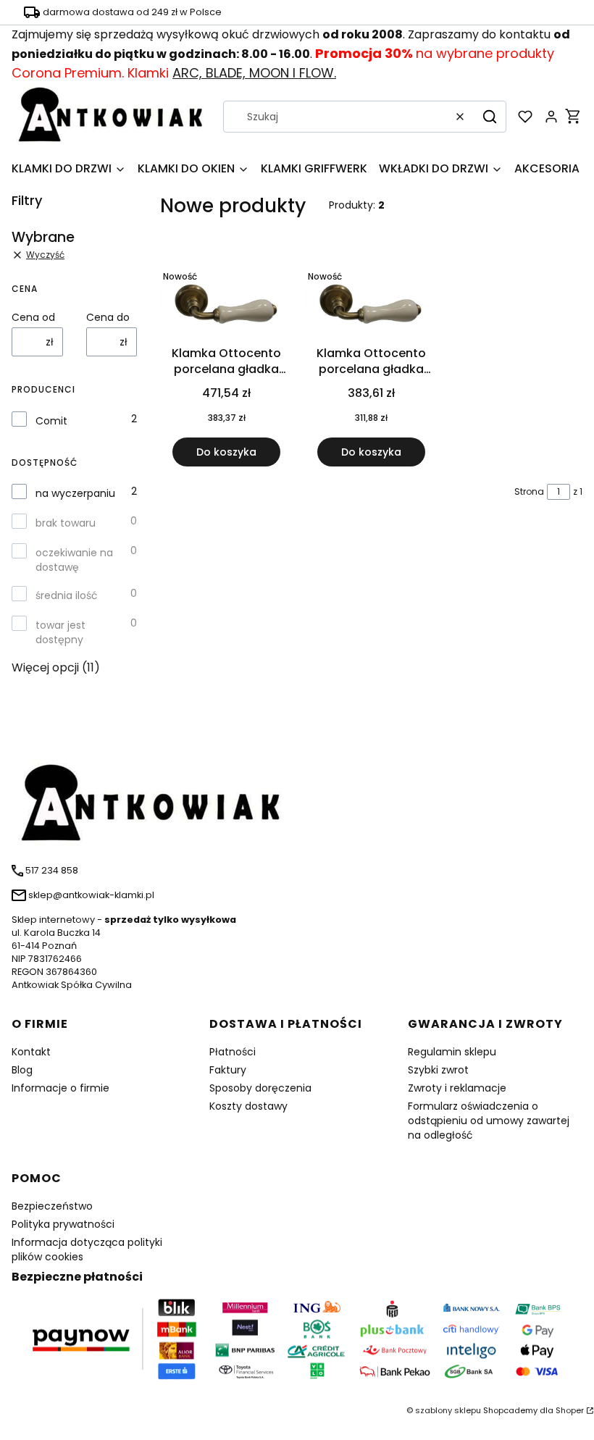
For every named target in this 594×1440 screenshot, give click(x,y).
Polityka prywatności (63, 1224)
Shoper (570, 1410)
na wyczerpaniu (75, 493)
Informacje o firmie (60, 1088)
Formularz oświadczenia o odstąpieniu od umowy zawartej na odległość (488, 1120)
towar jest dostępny (60, 632)
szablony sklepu (448, 1410)
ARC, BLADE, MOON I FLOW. (254, 73)
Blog (22, 1070)
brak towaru (65, 523)
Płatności (232, 1052)
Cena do (108, 317)
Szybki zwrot (438, 1070)
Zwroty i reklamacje (457, 1088)
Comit (51, 421)
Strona (529, 491)
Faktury (227, 1070)
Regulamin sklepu (452, 1052)
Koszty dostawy (248, 1106)
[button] (490, 116)
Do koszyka (226, 452)
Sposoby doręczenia (260, 1088)
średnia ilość (66, 595)
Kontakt (31, 1052)
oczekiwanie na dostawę (74, 559)
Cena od (33, 317)
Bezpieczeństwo (52, 1206)
